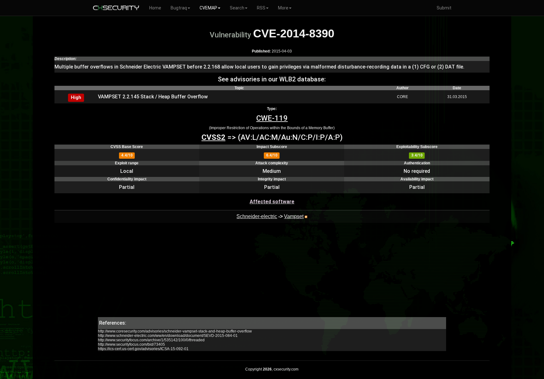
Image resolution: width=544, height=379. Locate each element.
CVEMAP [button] (208, 7)
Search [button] (237, 7)
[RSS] (306, 216)
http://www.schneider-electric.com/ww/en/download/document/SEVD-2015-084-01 (168, 335)
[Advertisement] (272, 273)
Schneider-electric (256, 216)
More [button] (283, 7)
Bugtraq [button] (179, 7)
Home (155, 7)
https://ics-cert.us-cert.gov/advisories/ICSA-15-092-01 (143, 349)
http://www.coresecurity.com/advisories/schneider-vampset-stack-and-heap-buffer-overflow (175, 331)
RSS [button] (261, 7)
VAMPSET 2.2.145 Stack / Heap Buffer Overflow (153, 97)
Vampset (293, 216)
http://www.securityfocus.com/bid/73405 (131, 344)
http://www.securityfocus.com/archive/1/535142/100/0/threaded (151, 340)
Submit (444, 7)
